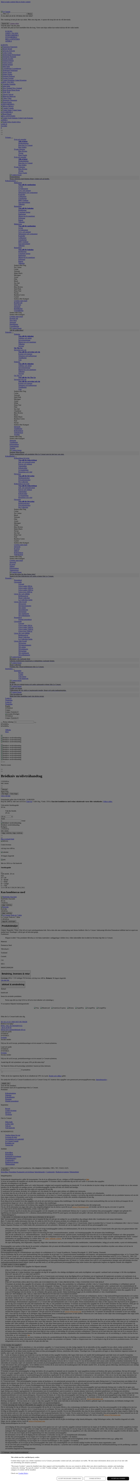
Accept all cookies (118, 1478)
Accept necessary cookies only (69, 1478)
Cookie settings (95, 1478)
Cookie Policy (23, 1473)
